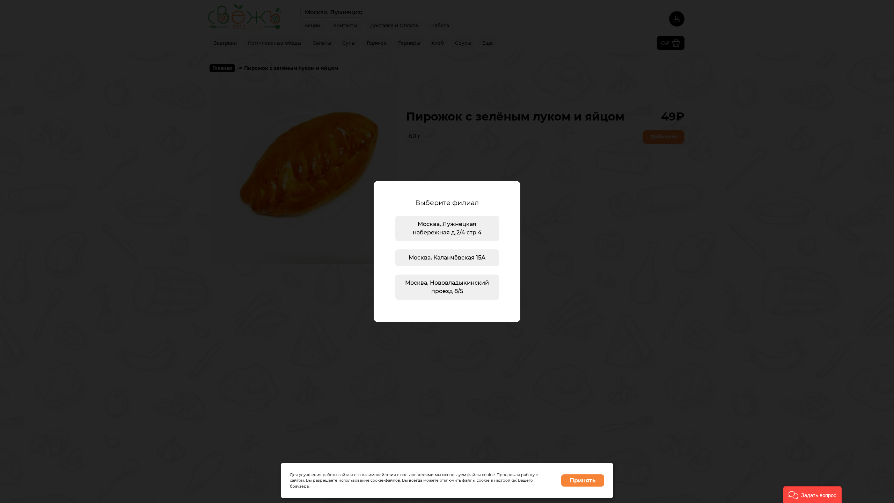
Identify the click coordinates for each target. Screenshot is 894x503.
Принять (583, 480)
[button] (812, 494)
